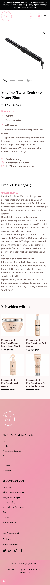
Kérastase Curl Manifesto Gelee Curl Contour (36, 343)
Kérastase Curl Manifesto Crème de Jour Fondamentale (35, 383)
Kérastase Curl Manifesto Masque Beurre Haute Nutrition (11, 343)
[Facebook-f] (21, 550)
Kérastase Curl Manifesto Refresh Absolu (9, 383)
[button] (45, 16)
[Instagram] (4, 550)
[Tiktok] (15, 550)
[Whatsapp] (10, 550)
